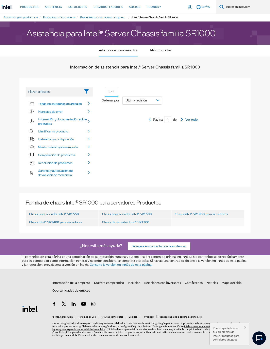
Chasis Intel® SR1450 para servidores (201, 214)
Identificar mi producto (53, 131)
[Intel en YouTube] (83, 304)
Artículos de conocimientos (118, 50)
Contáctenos (194, 283)
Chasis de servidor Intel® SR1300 (125, 222)
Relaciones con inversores (162, 283)
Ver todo (191, 120)
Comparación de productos (56, 155)
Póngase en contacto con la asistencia (159, 246)
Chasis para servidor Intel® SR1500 (127, 214)
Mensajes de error (50, 112)
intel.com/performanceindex (199, 326)
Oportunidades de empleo (71, 291)
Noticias (212, 283)
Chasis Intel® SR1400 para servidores (55, 222)
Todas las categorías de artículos (60, 104)
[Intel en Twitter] (64, 304)
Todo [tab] (111, 91)
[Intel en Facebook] (54, 304)
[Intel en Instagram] (93, 304)
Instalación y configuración (56, 139)
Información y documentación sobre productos (62, 121)
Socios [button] (134, 7)
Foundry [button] (154, 7)
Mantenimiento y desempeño (58, 147)
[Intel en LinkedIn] (73, 304)
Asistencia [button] (53, 7)
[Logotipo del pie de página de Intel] (30, 309)
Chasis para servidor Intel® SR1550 (54, 214)
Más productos (160, 50)
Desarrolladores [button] (108, 7)
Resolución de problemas (55, 163)
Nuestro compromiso (109, 283)
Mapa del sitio (232, 283)
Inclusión (134, 283)
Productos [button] (29, 7)
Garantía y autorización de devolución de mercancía (55, 173)
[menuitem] (58, 17)
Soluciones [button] (77, 7)
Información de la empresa (71, 283)
